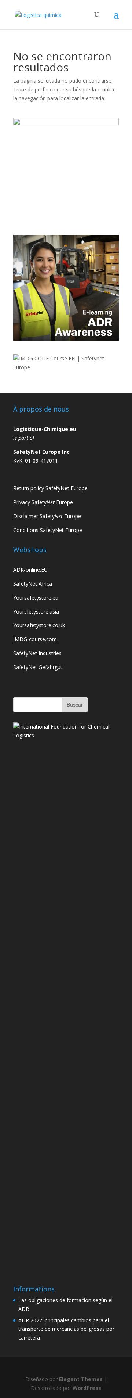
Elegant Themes (81, 1379)
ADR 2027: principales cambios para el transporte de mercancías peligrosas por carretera (66, 1329)
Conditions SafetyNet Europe (47, 530)
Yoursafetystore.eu (35, 597)
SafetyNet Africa (32, 583)
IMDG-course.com (35, 639)
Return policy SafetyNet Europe (50, 488)
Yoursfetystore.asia (36, 611)
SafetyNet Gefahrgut (37, 667)
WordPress (87, 1387)
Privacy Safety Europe (43, 502)
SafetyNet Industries (37, 653)
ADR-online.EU (30, 569)
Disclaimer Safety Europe (47, 516)
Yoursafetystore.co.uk (39, 625)
